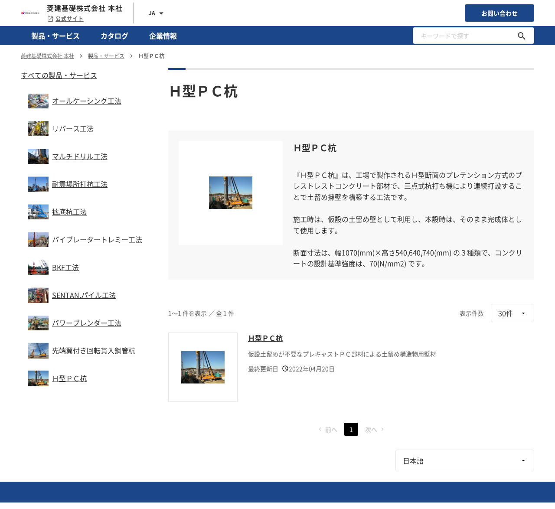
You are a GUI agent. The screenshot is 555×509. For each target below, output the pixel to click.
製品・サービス (55, 35)
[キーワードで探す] (521, 35)
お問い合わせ (499, 13)
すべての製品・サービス (59, 75)
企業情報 (163, 35)
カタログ (114, 35)
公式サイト (70, 19)
